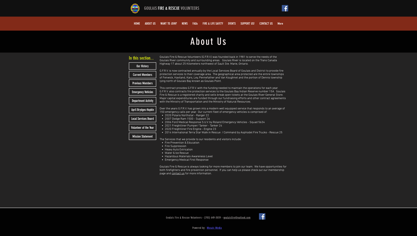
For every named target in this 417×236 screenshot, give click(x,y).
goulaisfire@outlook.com (237, 217)
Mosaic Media (214, 228)
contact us (178, 173)
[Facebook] (285, 8)
